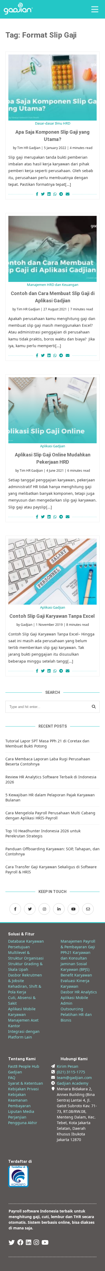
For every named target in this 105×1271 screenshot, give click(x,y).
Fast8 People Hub (23, 1066)
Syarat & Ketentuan (25, 1083)
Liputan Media (21, 1111)
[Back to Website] (18, 13)
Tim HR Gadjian (28, 148)
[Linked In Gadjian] (28, 1243)
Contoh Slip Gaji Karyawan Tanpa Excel (52, 616)
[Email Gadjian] (88, 909)
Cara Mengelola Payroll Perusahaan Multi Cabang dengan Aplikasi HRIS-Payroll (50, 815)
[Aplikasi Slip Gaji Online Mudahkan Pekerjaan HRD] (52, 410)
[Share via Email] (68, 194)
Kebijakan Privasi (23, 1088)
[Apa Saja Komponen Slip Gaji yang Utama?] (52, 88)
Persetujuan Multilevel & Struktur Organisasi (26, 952)
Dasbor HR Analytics (79, 991)
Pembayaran (19, 1105)
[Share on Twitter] (43, 194)
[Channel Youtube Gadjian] (73, 909)
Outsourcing (72, 1008)
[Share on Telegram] (61, 194)
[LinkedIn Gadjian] (59, 909)
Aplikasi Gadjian (52, 446)
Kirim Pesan (67, 1066)
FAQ (11, 1077)
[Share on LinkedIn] (49, 194)
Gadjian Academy (72, 1083)
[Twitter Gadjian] (30, 909)
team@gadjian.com (74, 1077)
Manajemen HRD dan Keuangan (52, 284)
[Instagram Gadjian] (44, 909)
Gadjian (26, 624)
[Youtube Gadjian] (44, 1243)
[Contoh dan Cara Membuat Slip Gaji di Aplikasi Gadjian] (52, 249)
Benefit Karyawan (76, 975)
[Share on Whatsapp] (55, 194)
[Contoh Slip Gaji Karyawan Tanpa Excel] (52, 572)
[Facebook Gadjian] (15, 909)
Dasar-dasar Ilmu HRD (52, 123)
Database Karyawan (26, 941)
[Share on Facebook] (36, 194)
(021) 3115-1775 (71, 1071)
